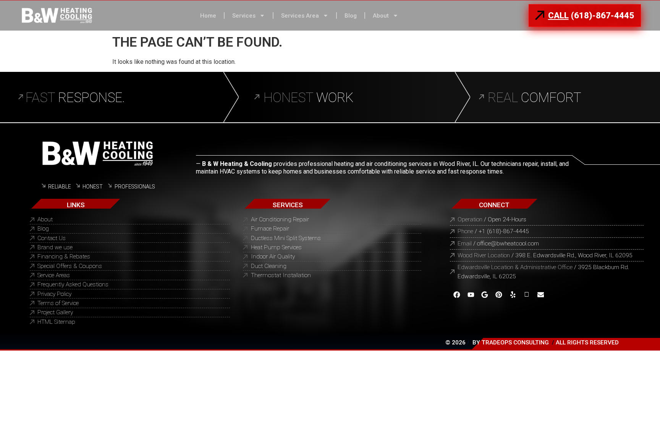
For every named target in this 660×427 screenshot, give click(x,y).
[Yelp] (513, 294)
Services (244, 15)
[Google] (485, 294)
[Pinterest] (499, 294)
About (381, 15)
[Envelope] (541, 294)
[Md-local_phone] (527, 294)
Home (208, 15)
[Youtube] (471, 294)
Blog (351, 15)
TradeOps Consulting (515, 342)
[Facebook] (457, 294)
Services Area (300, 15)
